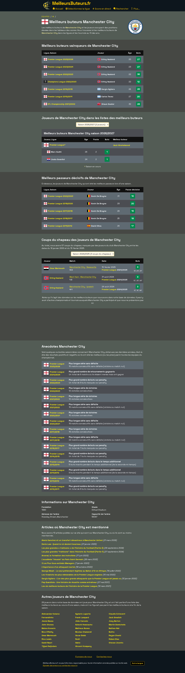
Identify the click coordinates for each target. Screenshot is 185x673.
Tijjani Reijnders (49, 646)
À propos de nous (83, 656)
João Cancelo (81, 621)
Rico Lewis (46, 639)
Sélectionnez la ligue (79, 8)
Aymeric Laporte (83, 614)
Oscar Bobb (80, 635)
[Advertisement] (92, 324)
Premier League (60, 59)
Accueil (59, 8)
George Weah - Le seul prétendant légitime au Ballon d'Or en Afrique (74, 571)
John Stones (48, 624)
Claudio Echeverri (117, 614)
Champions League (62, 81)
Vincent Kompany (83, 646)
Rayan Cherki (115, 635)
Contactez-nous (104, 656)
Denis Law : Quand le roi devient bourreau (61, 544)
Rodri (77, 639)
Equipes (46, 16)
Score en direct (102, 8)
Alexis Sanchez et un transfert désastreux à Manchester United (72, 540)
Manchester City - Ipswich (81, 286)
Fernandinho (47, 617)
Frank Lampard (82, 617)
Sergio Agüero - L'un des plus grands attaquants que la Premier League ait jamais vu (81, 578)
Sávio (77, 642)
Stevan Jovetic (116, 642)
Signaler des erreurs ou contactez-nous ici (60, 665)
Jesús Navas (47, 621)
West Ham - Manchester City (82, 277)
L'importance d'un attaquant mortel (58, 567)
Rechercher (122, 8)
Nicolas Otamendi (83, 632)
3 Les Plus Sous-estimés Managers (58, 563)
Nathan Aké (114, 628)
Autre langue (137, 663)
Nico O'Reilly (47, 632)
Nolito (111, 632)
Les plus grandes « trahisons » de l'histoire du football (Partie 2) (72, 548)
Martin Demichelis (117, 624)
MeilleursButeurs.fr (71, 3)
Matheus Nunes (82, 628)
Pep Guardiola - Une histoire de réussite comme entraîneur (69, 582)
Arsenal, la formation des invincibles (59, 555)
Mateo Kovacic (49, 628)
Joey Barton (114, 621)
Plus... (136, 8)
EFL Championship (61, 104)
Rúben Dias (114, 639)
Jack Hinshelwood (121, 145)
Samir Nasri (47, 642)
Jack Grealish (115, 617)
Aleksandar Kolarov (51, 614)
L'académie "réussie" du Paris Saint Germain (62, 559)
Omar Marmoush (49, 635)
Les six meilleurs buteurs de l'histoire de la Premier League (69, 586)
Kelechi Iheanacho (83, 624)
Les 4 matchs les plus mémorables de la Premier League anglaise (72, 574)
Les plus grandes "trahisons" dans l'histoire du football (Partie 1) (73, 551)
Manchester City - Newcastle (82, 267)
